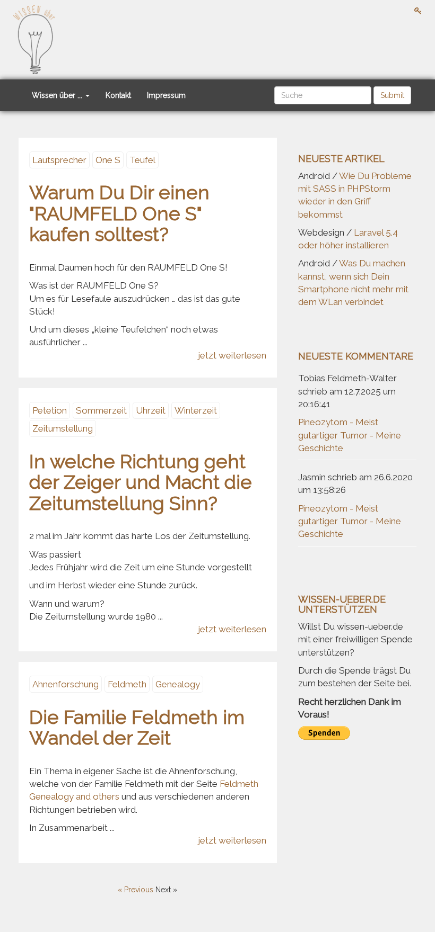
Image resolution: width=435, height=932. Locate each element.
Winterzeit (196, 410)
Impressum (166, 95)
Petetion (49, 410)
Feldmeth (127, 684)
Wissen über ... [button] (58, 95)
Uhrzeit (151, 410)
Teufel (142, 160)
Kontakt (118, 95)
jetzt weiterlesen (232, 355)
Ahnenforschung (65, 684)
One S (107, 160)
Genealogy (177, 684)
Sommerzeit (101, 410)
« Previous (136, 889)
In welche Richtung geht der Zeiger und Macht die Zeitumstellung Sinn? (140, 482)
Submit (392, 95)
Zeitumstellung (62, 428)
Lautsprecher (59, 160)
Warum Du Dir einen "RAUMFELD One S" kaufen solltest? (119, 213)
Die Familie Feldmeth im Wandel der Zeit (137, 727)
